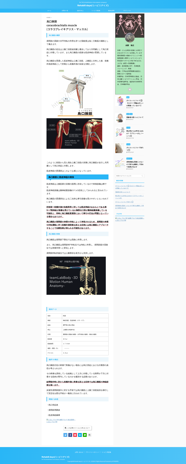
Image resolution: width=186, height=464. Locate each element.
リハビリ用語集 (95, 10)
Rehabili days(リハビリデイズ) (93, 5)
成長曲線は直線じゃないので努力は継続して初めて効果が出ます (134, 164)
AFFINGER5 (115, 461)
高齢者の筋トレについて (134, 117)
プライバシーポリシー (92, 452)
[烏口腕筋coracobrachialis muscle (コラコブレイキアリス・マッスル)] (80, 435)
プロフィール (127, 10)
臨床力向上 (80, 10)
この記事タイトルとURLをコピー (78, 428)
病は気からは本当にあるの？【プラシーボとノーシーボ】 (134, 133)
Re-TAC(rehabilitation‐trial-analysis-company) (53, 459)
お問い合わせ (79, 452)
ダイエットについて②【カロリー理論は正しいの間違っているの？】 (134, 103)
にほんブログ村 (51, 422)
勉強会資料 (111, 10)
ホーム (49, 10)
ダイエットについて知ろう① (124, 202)
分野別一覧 (65, 10)
